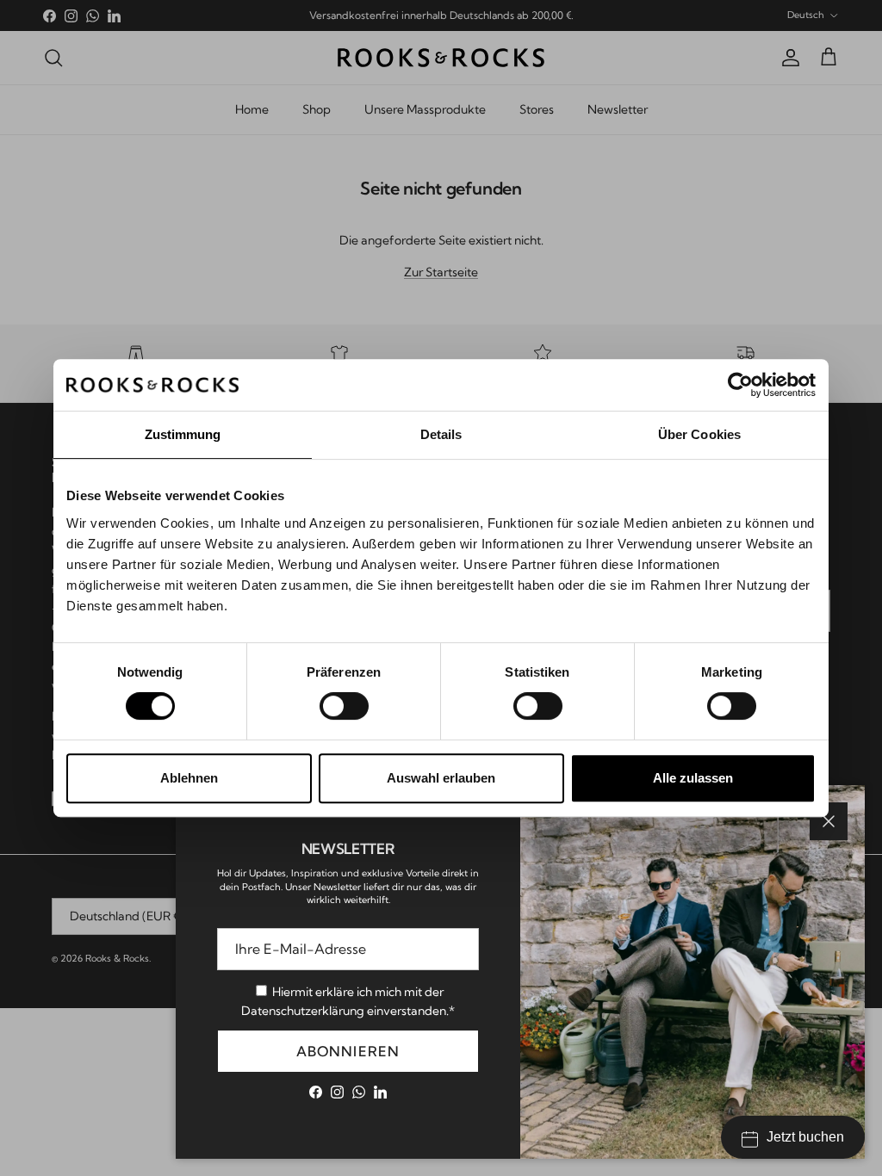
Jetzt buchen (805, 1137)
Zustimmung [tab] (183, 434)
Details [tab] (441, 434)
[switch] (344, 706)
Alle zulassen (693, 778)
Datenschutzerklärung (302, 1010)
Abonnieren (348, 1051)
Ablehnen (189, 778)
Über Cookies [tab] (699, 434)
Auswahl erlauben (441, 778)
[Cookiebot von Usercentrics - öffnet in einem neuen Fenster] (740, 385)
